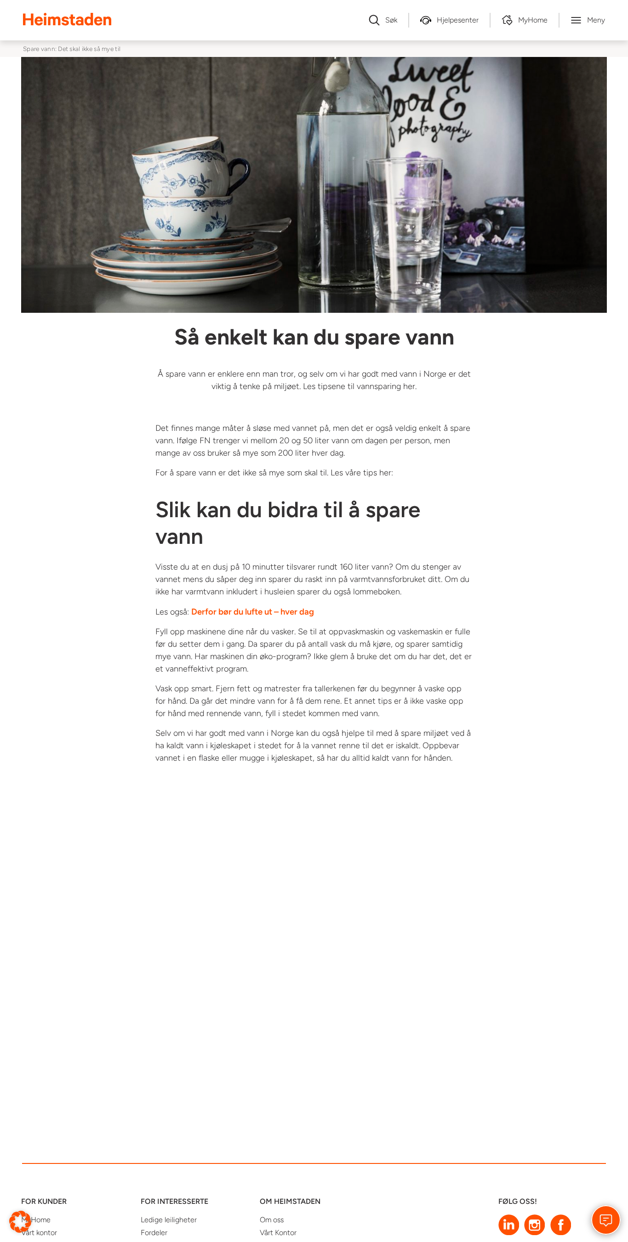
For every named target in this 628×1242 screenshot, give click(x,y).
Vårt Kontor (278, 1232)
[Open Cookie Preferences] (20, 1221)
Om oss (272, 1219)
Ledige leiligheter (169, 1219)
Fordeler (154, 1232)
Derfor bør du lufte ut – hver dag (252, 611)
